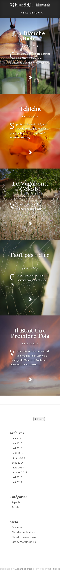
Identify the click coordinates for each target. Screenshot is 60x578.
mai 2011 (17, 482)
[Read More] (30, 78)
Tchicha (30, 108)
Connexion (17, 527)
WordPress (54, 568)
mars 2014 (18, 467)
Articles (16, 507)
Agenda (16, 502)
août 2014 (17, 453)
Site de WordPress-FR (24, 542)
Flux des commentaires (25, 537)
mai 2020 (17, 438)
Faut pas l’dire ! (30, 258)
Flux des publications (23, 532)
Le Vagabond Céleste (30, 186)
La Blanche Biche (30, 36)
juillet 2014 (18, 457)
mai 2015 (17, 448)
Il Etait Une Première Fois (30, 333)
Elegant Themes (23, 568)
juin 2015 (17, 443)
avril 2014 (17, 462)
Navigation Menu (30, 12)
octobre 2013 (19, 472)
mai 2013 (17, 477)
